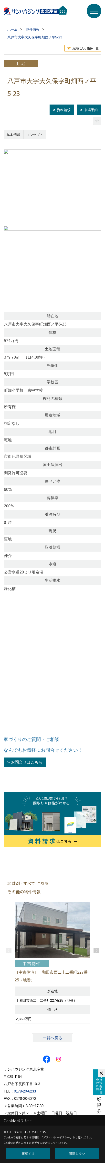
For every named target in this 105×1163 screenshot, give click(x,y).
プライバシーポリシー (56, 1137)
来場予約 (91, 110)
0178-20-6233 (25, 1091)
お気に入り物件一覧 (85, 48)
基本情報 (13, 134)
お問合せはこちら (26, 762)
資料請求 (64, 110)
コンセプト (34, 134)
